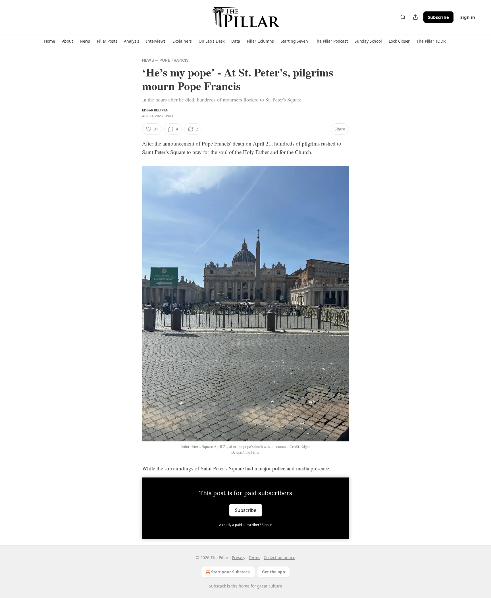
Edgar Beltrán (155, 110)
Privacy (238, 557)
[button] (49, 41)
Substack (217, 586)
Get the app (273, 571)
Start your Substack (230, 571)
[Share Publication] (415, 17)
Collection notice (279, 557)
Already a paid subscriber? (245, 524)
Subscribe (438, 17)
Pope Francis (174, 60)
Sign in (467, 17)
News (148, 60)
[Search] (403, 17)
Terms (254, 557)
